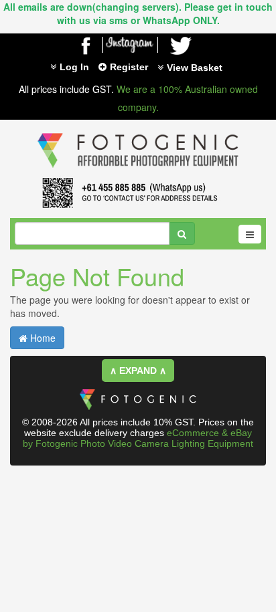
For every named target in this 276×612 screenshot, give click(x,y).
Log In (74, 67)
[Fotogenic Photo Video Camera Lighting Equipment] (138, 133)
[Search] (182, 233)
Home (41, 337)
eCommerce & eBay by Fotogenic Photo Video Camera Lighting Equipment (138, 438)
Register (129, 67)
